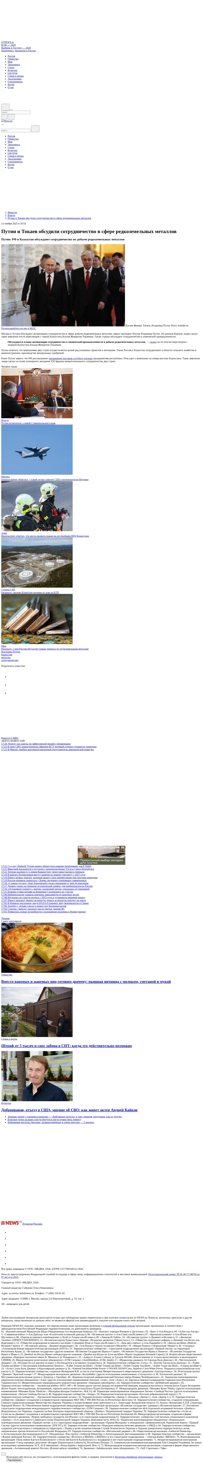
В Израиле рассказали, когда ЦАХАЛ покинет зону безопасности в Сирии (45, 903)
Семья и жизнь (9, 1039)
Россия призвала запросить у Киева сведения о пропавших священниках (44, 880)
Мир (3, 646)
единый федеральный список (119, 1325)
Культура (6, 1103)
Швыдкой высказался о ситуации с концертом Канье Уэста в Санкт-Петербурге (47, 869)
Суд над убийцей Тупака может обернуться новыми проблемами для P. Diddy (46, 866)
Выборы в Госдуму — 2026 (16, 47)
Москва (5, 476)
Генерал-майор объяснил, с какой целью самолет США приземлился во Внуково (44, 479)
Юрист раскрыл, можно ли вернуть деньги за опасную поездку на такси (43, 900)
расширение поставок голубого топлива (71, 358)
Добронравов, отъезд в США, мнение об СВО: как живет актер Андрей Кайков (69, 1110)
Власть (5, 420)
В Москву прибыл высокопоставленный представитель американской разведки (47, 749)
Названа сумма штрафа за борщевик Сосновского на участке (37, 891)
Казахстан (6, 654)
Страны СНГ (8, 589)
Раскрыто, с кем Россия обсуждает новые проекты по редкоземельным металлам (44, 649)
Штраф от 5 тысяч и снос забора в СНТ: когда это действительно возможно (66, 1046)
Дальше (5, 918)
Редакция (28, 1223)
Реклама (37, 1223)
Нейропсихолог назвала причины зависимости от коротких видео (40, 894)
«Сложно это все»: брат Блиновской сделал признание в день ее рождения (44, 883)
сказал (153, 342)
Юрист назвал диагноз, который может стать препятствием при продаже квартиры (49, 877)
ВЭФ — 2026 (8, 45)
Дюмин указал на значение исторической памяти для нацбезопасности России (47, 886)
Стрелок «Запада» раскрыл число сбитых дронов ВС (33, 908)
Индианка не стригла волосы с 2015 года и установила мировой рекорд (43, 897)
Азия (4, 533)
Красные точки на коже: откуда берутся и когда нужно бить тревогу (44, 1119)
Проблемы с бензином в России (18, 50)
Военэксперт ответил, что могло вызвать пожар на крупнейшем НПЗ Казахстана (45, 536)
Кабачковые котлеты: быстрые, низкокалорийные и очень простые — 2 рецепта (51, 1122)
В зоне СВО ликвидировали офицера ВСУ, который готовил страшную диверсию (49, 746)
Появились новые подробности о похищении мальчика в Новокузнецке (43, 911)
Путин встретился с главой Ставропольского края (28, 423)
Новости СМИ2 (9, 738)
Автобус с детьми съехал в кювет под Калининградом (33, 906)
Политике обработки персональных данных (138, 1457)
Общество (6, 974)
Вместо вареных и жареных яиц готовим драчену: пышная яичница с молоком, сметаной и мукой (86, 981)
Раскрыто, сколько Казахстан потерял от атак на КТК (30, 592)
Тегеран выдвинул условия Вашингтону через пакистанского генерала (42, 871)
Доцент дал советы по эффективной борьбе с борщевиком (36, 743)
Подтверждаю (14, 1460)
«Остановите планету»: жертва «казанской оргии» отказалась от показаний (45, 889)
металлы (5, 657)
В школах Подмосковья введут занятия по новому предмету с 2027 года (43, 874)
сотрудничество (9, 660)
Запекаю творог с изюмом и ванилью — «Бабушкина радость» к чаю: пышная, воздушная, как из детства (65, 1116)
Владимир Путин (10, 651)
